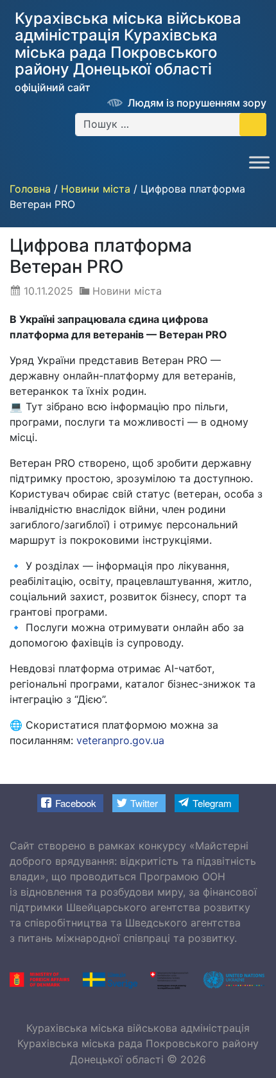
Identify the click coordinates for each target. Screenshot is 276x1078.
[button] (70, 803)
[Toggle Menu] (259, 162)
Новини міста (127, 290)
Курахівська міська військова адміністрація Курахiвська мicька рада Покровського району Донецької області (138, 1043)
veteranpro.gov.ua (120, 740)
